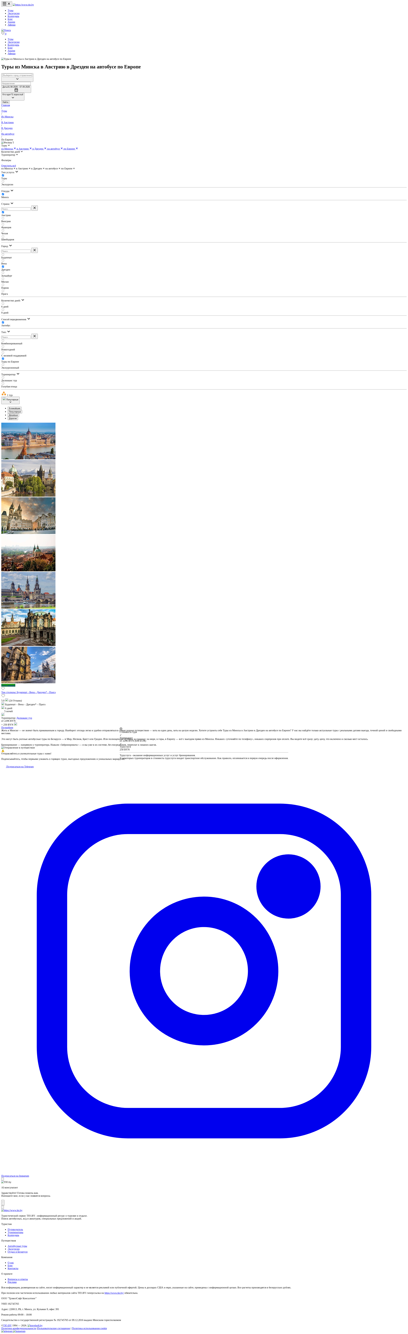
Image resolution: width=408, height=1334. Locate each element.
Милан (5, 281)
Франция (6, 227)
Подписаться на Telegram (20, 766)
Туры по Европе (10, 361)
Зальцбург (6, 275)
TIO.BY (7, 1325)
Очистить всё (8, 165)
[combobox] (17, 75)
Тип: (4, 332)
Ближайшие (14, 408)
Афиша (11, 24)
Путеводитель (15, 1229)
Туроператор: (8, 374)
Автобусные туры (17, 1246)
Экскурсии (14, 13)
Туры (10, 10)
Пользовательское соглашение (53, 1328)
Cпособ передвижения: (14, 319)
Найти (5, 102)
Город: (5, 246)
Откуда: (5, 191)
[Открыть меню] (6, 4)
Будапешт (6, 257)
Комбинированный (11, 343)
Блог (10, 19)
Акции (11, 22)
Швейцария (7, 239)
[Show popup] (17, 77)
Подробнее (7, 727)
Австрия (6, 215)
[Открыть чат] (2, 1203)
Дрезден (5, 269)
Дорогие (13, 418)
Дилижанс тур (9, 380)
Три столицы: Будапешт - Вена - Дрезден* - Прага (28, 692)
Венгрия (6, 221)
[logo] (23, 4)
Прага (4, 294)
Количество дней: (11, 300)
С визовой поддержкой (13, 355)
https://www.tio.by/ (114, 1293)
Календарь (13, 16)
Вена (4, 263)
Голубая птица (9, 386)
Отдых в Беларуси (18, 1251)
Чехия (4, 233)
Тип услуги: (8, 172)
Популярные (15, 412)
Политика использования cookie (89, 1328)
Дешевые (13, 415)
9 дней (4, 312)
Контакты (13, 1268)
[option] (207, 408)
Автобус (5, 325)
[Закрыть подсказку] (2, 1179)
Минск (5, 197)
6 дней (4, 306)
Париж (5, 287)
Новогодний (8, 349)
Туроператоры (15, 1232)
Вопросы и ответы (18, 1279)
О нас (11, 1262)
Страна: (5, 204)
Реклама (12, 1282)
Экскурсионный (10, 367)
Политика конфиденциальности (18, 1328)
